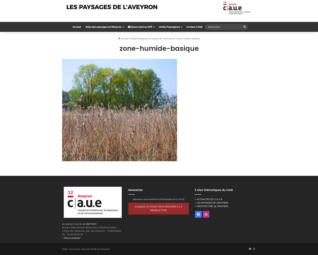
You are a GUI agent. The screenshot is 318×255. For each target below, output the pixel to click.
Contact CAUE (194, 26)
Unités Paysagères (169, 26)
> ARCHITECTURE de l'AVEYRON (211, 206)
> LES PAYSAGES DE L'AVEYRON (211, 202)
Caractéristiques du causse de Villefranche (153, 38)
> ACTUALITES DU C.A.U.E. (209, 199)
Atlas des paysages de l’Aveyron (104, 26)
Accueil (77, 26)
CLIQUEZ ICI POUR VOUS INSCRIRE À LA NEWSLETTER (158, 208)
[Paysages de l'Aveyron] (159, 7)
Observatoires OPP (141, 26)
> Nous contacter (71, 238)
